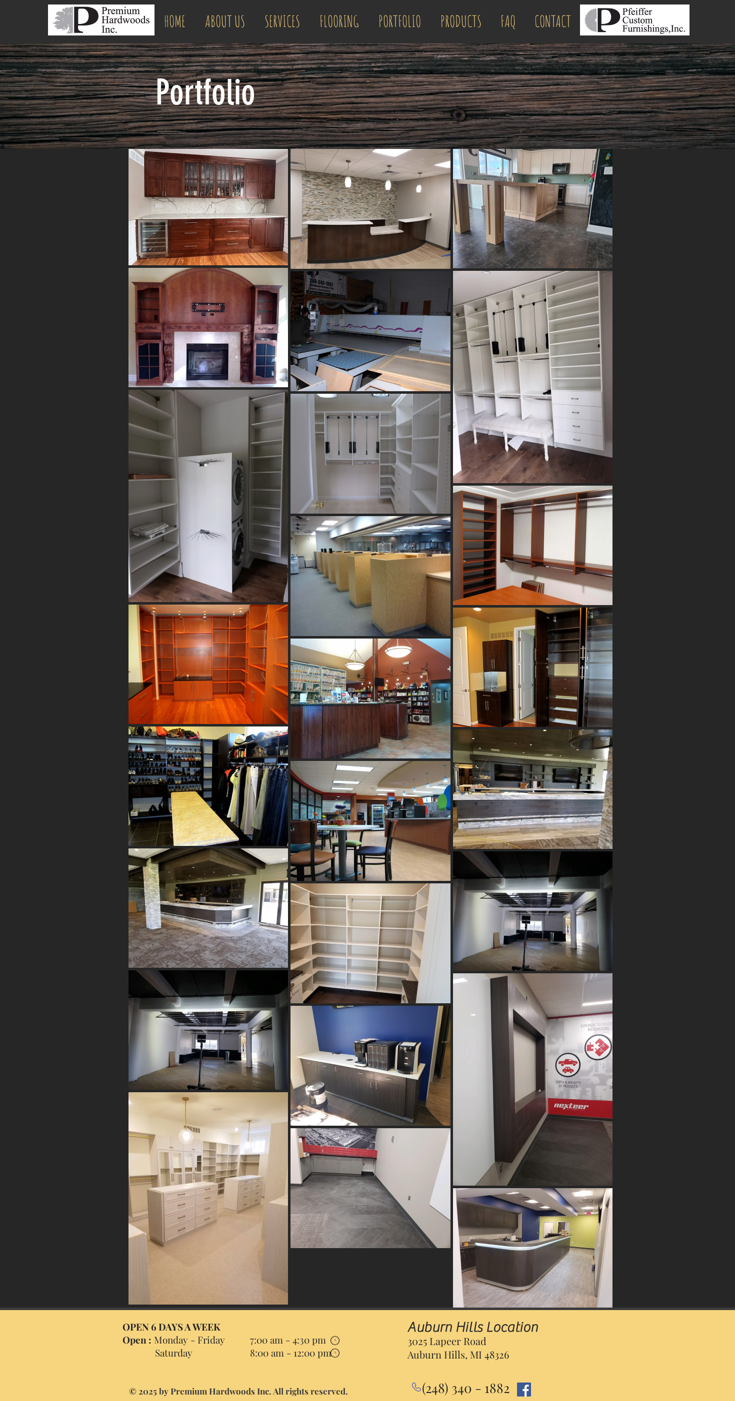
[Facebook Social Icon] (524, 1390)
